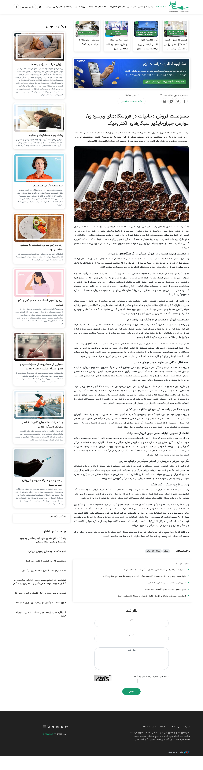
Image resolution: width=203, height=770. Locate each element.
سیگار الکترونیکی (153, 551)
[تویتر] (53, 727)
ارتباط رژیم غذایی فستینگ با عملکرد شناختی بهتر (41, 247)
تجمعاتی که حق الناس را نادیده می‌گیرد (46, 561)
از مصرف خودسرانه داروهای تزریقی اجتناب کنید (42, 482)
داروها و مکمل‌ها (117, 6)
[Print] (164, 101)
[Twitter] (178, 101)
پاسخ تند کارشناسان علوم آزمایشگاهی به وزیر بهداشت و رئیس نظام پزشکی (43, 540)
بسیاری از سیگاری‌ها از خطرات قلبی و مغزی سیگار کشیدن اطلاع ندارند (155, 569)
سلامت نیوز (176, 7)
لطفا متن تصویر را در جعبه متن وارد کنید (151, 676)
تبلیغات (162, 726)
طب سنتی (131, 6)
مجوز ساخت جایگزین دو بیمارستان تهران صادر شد (41, 602)
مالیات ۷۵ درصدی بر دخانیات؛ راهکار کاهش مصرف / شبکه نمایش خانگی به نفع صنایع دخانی (144, 576)
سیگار (166, 551)
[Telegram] (171, 101)
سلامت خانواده (101, 6)
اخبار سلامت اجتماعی (131, 101)
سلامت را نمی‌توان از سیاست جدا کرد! (88, 42)
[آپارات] (66, 727)
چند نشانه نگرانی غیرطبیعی (47, 186)
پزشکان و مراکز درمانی (62, 6)
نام (131, 619)
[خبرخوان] (49, 727)
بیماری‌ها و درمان (146, 6)
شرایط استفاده (149, 726)
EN (40, 7)
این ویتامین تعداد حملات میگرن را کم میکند (40, 302)
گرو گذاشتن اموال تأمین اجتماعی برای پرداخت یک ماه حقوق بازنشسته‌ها (147, 46)
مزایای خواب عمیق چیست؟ (47, 64)
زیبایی (48, 6)
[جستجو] (16, 7)
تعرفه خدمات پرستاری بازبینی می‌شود (47, 551)
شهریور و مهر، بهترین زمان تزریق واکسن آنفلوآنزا (40, 593)
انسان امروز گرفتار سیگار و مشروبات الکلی (167, 582)
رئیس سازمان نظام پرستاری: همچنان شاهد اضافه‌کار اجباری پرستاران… (116, 46)
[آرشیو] (45, 727)
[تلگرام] (62, 727)
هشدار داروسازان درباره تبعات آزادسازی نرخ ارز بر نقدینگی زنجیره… (176, 44)
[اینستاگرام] (57, 727)
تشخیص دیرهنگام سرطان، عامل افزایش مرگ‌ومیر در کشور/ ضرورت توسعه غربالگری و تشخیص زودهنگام (39, 582)
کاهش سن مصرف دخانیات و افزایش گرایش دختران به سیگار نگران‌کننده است (152, 596)
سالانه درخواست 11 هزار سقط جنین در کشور (44, 570)
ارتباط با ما (174, 726)
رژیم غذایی (79, 6)
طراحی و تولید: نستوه (175, 752)
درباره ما (186, 726)
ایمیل (131, 635)
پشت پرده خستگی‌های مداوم (46, 135)
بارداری (90, 6)
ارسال (131, 691)
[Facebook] (184, 101)
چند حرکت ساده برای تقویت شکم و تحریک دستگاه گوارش (42, 424)
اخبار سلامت (161, 6)
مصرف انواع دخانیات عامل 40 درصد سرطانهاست (165, 589)
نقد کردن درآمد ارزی (57, 516)
